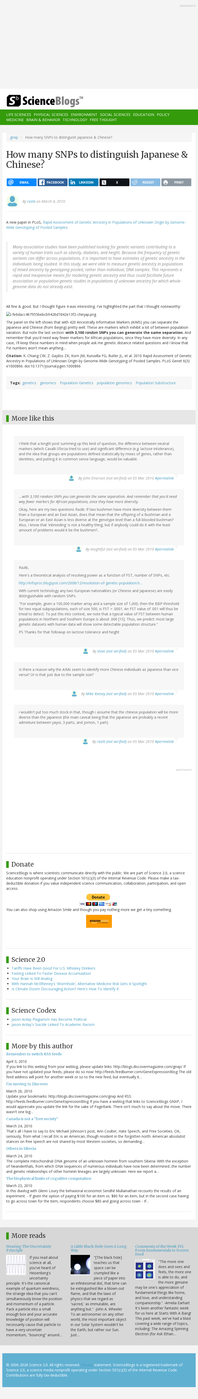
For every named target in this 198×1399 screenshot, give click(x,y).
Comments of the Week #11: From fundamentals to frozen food (162, 1250)
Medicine (15, 119)
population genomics (114, 382)
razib (31, 201)
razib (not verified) (112, 741)
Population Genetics (76, 382)
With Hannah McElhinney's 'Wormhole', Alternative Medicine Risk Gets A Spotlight (79, 983)
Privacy (87, 1364)
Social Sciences (115, 114)
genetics (29, 382)
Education (143, 114)
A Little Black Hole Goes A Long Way (99, 1248)
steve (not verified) (112, 651)
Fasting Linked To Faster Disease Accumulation (51, 973)
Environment (84, 114)
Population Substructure (156, 382)
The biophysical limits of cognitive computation (48, 1178)
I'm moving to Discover (27, 1084)
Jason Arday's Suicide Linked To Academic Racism (53, 1024)
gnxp (14, 137)
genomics (48, 382)
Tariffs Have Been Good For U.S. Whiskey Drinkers (53, 968)
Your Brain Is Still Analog (32, 978)
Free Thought (103, 119)
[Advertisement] (99, 45)
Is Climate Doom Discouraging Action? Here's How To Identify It (65, 988)
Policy (163, 114)
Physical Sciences (51, 114)
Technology (75, 119)
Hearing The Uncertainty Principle (28, 1248)
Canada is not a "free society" (32, 1119)
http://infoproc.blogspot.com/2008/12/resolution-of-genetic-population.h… (81, 582)
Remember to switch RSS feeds (34, 1054)
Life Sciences (18, 114)
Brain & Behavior (43, 119)
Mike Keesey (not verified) (106, 693)
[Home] (37, 101)
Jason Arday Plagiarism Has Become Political (49, 1019)
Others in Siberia (21, 1148)
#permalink (164, 478)
